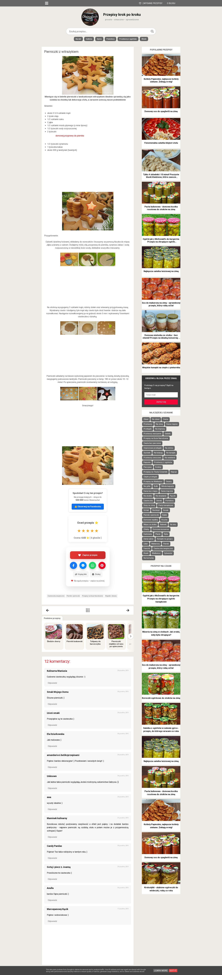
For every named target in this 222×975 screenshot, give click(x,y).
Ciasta (165, 419)
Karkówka (148, 534)
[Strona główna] (87, 610)
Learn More (161, 970)
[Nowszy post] (47, 610)
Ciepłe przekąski (150, 477)
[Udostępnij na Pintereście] (102, 565)
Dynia (99, 39)
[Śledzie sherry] (53, 631)
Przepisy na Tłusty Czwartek (155, 472)
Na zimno (169, 448)
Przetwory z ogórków (128, 39)
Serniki (159, 501)
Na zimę (159, 424)
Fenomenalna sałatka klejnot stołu (161, 143)
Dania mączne (167, 491)
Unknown (52, 776)
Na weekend (170, 458)
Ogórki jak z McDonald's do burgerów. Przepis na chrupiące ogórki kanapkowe (161, 240)
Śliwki (144, 39)
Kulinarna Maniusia (57, 671)
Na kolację (158, 453)
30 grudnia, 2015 (122, 887)
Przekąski (148, 429)
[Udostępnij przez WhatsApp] (92, 565)
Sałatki (167, 434)
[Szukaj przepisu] (152, 31)
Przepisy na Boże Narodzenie (92, 596)
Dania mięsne (172, 424)
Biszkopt (156, 510)
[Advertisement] (87, 172)
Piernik (166, 544)
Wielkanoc (156, 553)
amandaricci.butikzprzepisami (63, 755)
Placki (157, 534)
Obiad (146, 419)
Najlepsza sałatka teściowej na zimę (161, 271)
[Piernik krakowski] (74, 631)
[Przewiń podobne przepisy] (130, 636)
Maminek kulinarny (57, 818)
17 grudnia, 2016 (122, 909)
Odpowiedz (52, 683)
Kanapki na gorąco (165, 539)
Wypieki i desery (111, 596)
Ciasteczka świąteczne (56, 596)
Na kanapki (170, 453)
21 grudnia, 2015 (122, 818)
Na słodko (148, 496)
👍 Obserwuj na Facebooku (88, 506)
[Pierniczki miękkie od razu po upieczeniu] (116, 631)
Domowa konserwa (161, 529)
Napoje (174, 472)
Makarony (155, 544)
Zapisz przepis (89, 555)
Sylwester (168, 553)
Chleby (146, 529)
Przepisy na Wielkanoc (153, 481)
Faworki (147, 548)
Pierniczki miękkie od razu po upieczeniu (116, 644)
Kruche (164, 520)
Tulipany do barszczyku (95, 642)
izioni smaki (53, 713)
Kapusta (147, 462)
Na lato (173, 524)
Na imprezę (160, 429)
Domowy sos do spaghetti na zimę (161, 111)
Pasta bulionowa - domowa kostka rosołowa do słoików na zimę (161, 208)
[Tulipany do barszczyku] (95, 631)
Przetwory (148, 424)
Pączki (172, 496)
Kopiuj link (82, 574)
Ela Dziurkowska (55, 734)
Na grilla (147, 486)
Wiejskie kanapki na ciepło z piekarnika (161, 367)
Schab (146, 510)
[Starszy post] (128, 610)
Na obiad (155, 419)
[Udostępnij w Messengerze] (83, 565)
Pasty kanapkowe (166, 505)
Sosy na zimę (149, 505)
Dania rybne (148, 539)
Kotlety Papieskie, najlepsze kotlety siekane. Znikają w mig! (161, 80)
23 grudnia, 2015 (122, 845)
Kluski (146, 553)
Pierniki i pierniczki (73, 596)
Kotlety (158, 467)
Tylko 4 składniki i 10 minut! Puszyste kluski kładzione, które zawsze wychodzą (161, 176)
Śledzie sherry (53, 641)
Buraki (78, 39)
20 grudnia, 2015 (122, 670)
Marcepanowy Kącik (57, 909)
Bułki (156, 486)
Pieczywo (148, 467)
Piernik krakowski (74, 641)
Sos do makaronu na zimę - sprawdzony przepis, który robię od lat (161, 304)
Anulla (50, 888)
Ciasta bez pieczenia (152, 443)
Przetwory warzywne (152, 434)
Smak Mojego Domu (57, 692)
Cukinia (89, 39)
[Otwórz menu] (46, 3)
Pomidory (110, 39)
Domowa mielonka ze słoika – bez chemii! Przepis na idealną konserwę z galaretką (161, 336)
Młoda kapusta (167, 486)
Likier (146, 544)
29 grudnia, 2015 (122, 866)
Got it (173, 970)
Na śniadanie (161, 496)
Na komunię (149, 558)
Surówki (147, 453)
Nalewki (163, 524)
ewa (49, 797)
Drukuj (97, 574)
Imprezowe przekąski (152, 448)
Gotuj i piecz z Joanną (59, 867)
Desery (169, 481)
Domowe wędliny (151, 520)
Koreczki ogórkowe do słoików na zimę (161, 698)
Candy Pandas (54, 846)
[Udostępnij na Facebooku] (73, 565)
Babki (164, 515)
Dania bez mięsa (150, 491)
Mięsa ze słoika (150, 524)
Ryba (166, 534)
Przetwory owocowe (152, 458)
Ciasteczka (148, 501)
